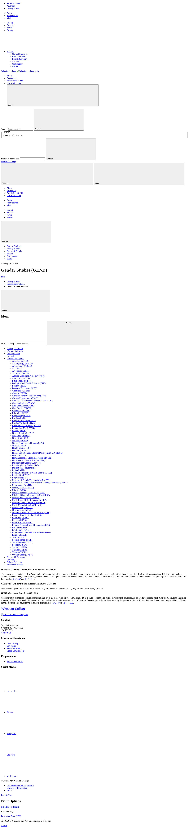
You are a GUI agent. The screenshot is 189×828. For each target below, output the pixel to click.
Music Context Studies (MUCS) (26, 497)
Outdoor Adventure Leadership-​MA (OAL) (31, 512)
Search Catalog (7, 343)
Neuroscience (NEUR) (22, 510)
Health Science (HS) (21, 448)
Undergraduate (13, 353)
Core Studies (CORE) (21, 408)
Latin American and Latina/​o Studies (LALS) (32, 473)
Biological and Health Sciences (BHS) (29, 383)
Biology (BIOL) (19, 386)
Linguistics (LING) (20, 478)
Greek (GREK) (19, 445)
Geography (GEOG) (21, 435)
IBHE (9, 790)
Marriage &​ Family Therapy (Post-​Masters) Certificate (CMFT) (40, 483)
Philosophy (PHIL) (20, 517)
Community (17, 64)
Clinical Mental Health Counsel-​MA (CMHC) (32, 401)
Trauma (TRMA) (19, 552)
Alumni (15, 61)
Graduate (11, 356)
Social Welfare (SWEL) (22, 542)
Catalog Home (13, 8)
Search (4, 129)
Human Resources (15, 661)
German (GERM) (20, 440)
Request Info (12, 15)
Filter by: (7, 135)
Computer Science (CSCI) (23, 405)
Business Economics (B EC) (24, 388)
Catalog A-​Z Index (15, 348)
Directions (11, 646)
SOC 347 (16, 579)
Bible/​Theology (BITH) (22, 381)
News (9, 28)
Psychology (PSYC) (21, 530)
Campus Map (12, 643)
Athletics (10, 25)
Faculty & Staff (19, 56)
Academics (11, 78)
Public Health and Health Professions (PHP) (31, 532)
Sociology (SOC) (19, 545)
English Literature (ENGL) (24, 420)
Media (15, 66)
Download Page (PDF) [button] (11, 816)
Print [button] (3, 277)
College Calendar (14, 562)
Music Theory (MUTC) (22, 507)
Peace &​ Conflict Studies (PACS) (27, 515)
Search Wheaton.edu (10, 159)
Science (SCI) (18, 537)
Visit (9, 18)
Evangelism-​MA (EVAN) (23, 428)
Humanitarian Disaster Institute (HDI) (28, 460)
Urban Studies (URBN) (22, 555)
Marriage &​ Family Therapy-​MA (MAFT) (30, 480)
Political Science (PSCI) (22, 522)
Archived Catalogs (15, 565)
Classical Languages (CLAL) (25, 398)
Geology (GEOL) (20, 438)
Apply (9, 13)
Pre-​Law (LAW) (19, 527)
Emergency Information (17, 788)
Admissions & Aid (15, 81)
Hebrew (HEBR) (19, 450)
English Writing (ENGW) (23, 423)
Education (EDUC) (20, 413)
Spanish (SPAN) (19, 547)
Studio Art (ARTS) (20, 373)
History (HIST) (19, 455)
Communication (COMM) (23, 403)
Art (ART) (16, 368)
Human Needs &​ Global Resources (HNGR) (31, 458)
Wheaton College (8, 161)
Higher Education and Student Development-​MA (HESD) (37, 453)
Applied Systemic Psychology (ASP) (28, 376)
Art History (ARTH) (21, 371)
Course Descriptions (15, 284)
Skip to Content (13, 3)
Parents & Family (19, 59)
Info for (10, 51)
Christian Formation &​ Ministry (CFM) (29, 396)
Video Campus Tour (15, 651)
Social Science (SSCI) (22, 540)
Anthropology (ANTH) (22, 363)
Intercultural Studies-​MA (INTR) (26, 463)
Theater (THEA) (19, 550)
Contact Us (6, 633)
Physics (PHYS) (19, 520)
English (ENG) (18, 418)
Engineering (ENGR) (21, 415)
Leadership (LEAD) (21, 475)
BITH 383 (29, 579)
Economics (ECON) (21, 410)
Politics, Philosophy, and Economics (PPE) (31, 525)
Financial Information (16, 557)
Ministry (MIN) (19, 490)
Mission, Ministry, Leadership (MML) (28, 492)
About (9, 76)
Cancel (4, 825)
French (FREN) (19, 430)
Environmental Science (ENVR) (26, 425)
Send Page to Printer (10, 807)
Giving (10, 23)
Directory (19, 135)
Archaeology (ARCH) (22, 366)
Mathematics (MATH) (22, 485)
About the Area (13, 648)
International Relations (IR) (24, 468)
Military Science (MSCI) (23, 487)
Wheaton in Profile (15, 351)
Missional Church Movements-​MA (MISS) (31, 495)
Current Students (19, 54)
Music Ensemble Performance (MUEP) (29, 500)
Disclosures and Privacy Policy (20, 785)
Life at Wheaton (14, 83)
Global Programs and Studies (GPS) (28, 443)
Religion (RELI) (19, 535)
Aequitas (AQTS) (20, 361)
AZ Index (11, 6)
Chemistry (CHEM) (21, 391)
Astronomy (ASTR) (21, 378)
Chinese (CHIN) (19, 393)
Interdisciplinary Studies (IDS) (25, 465)
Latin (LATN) (18, 470)
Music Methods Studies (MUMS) (26, 505)
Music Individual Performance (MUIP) (29, 502)
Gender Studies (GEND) (23, 433)
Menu (4, 310)
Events (10, 30)
